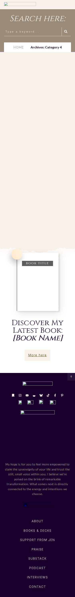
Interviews (37, 577)
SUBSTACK (37, 558)
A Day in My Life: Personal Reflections (32, 210)
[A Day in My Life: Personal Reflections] (37, 172)
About (37, 521)
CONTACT (37, 587)
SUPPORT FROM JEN (37, 540)
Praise (38, 549)
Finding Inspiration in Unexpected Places (29, 117)
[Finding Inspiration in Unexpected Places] (37, 75)
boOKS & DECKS (38, 530)
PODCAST (37, 568)
